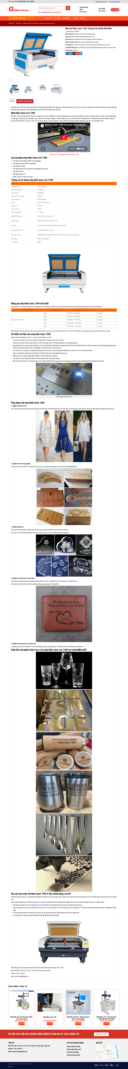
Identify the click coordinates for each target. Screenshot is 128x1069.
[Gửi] (68, 8)
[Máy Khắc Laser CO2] (50, 1002)
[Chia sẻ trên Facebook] (67, 53)
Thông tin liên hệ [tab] (25, 101)
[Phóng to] (11, 80)
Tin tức (75, 18)
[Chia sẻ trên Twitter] (70, 53)
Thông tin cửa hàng (114, 2)
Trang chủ (48, 18)
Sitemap (10, 1066)
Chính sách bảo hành (73, 1055)
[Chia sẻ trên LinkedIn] (80, 53)
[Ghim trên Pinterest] (77, 53)
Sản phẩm (18, 23)
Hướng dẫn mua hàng (73, 1046)
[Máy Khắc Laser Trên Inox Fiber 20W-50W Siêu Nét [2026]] (106, 1002)
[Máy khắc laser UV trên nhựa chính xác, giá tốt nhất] (21, 1002)
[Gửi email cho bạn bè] (73, 53)
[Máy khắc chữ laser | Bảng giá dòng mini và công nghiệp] (78, 1002)
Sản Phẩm (66, 18)
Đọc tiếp (21, 1023)
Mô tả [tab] (12, 101)
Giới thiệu (57, 18)
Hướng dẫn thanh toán (74, 1049)
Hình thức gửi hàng (73, 1052)
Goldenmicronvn (37, 902)
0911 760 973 (71, 331)
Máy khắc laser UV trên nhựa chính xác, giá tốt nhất (21, 1018)
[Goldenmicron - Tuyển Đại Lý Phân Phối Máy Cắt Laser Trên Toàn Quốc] (18, 9)
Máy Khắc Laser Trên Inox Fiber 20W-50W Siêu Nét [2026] (107, 1018)
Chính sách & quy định (101, 2)
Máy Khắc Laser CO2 (49, 1017)
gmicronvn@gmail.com (21, 976)
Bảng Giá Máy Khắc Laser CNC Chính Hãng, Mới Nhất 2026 (38, 23)
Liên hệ (82, 18)
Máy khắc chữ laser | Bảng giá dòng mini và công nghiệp (78, 1018)
